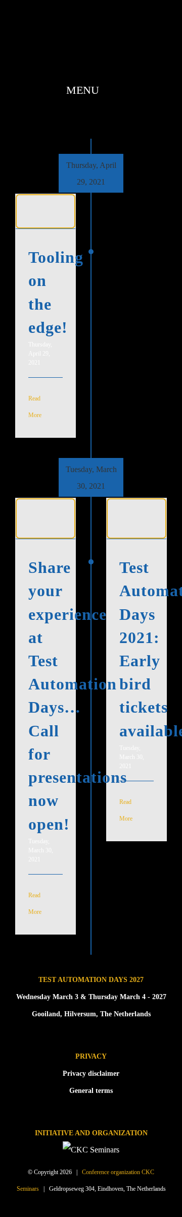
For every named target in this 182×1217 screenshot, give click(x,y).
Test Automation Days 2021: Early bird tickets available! (134, 509)
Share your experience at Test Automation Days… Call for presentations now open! (43, 509)
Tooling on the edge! (43, 202)
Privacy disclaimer (91, 1073)
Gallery (45, 220)
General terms (91, 1090)
